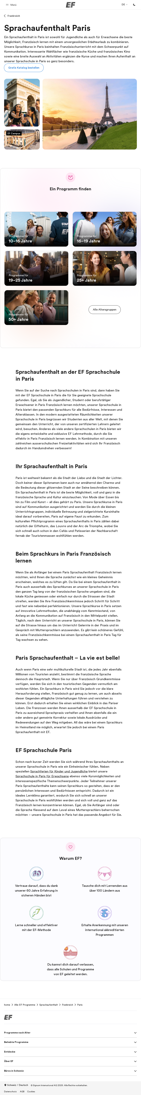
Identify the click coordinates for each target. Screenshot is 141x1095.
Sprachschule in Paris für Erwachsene (42, 776)
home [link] (7, 1004)
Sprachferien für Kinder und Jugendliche (59, 771)
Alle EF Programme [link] (24, 1004)
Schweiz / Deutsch (17, 1085)
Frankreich (14, 15)
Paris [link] (80, 1004)
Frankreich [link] (67, 1004)
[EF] (70, 5)
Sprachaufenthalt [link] (48, 1004)
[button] (12, 4)
